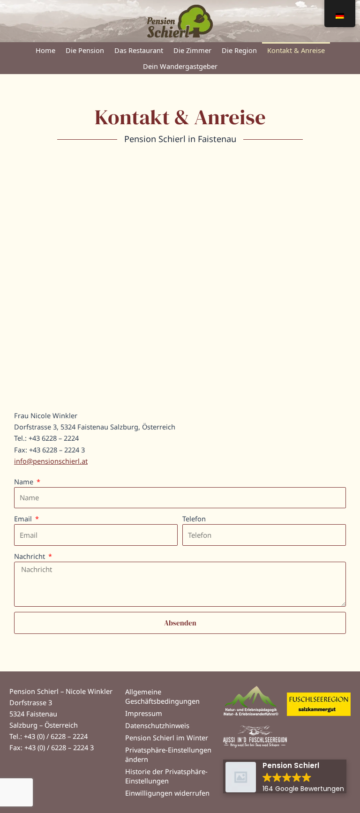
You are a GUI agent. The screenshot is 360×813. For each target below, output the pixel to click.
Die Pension (85, 50)
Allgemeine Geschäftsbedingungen (162, 696)
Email (24, 518)
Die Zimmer (192, 50)
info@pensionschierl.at (51, 461)
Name (24, 481)
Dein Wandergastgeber (180, 66)
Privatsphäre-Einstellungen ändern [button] (168, 754)
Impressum (143, 713)
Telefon (194, 518)
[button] (284, 777)
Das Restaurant (138, 50)
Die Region (239, 50)
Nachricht (30, 556)
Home (45, 50)
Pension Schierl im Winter (166, 737)
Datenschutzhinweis (157, 725)
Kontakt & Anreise (296, 50)
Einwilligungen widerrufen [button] (167, 793)
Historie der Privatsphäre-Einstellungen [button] (166, 776)
